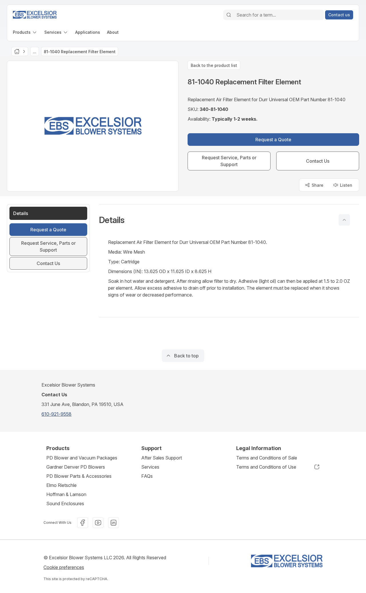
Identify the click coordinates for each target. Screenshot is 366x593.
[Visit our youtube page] (98, 522)
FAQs (147, 476)
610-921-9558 (56, 414)
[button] (229, 219)
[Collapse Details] (344, 220)
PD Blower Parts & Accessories (79, 476)
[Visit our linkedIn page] (113, 522)
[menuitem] (25, 32)
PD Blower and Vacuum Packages (81, 458)
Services (150, 467)
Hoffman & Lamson (66, 494)
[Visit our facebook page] (82, 522)
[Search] (229, 15)
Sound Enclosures (65, 503)
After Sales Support (161, 458)
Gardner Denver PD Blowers (75, 467)
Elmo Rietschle (61, 485)
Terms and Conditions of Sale (266, 458)
